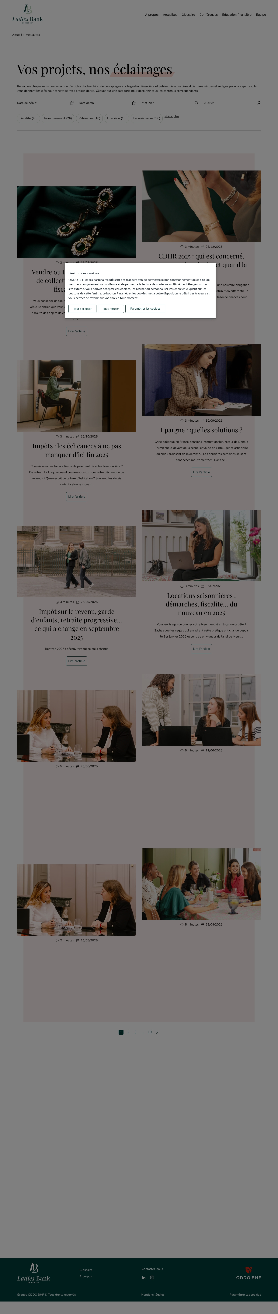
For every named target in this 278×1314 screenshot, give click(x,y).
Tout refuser (111, 308)
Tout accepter (82, 308)
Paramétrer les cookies (145, 308)
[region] (140, 291)
